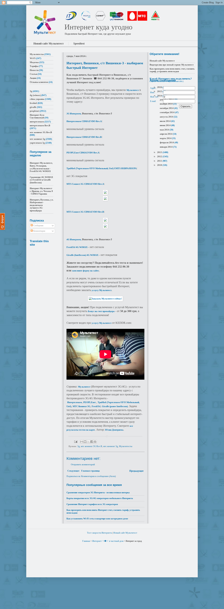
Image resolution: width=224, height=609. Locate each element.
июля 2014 (165, 121)
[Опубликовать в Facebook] (91, 441)
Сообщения (38, 225)
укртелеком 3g (37, 142)
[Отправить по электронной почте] (81, 441)
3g (78, 446)
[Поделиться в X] (88, 441)
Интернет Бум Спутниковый (37, 116)
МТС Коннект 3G (81, 406)
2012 (160, 156)
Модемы (34, 62)
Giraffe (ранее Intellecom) (115, 406)
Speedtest (79, 43)
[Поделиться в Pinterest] (95, 441)
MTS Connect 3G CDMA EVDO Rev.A (85, 184)
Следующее (73, 470)
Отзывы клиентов (39, 82)
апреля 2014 (166, 134)
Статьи (33, 74)
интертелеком (37, 121)
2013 (160, 152)
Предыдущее (136, 471)
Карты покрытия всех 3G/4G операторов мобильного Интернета (99, 498)
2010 (160, 165)
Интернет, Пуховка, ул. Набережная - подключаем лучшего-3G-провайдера (41, 205)
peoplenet (34, 111)
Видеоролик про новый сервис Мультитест (172, 64)
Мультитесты (125, 446)
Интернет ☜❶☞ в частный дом (107, 541)
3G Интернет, (74, 113)
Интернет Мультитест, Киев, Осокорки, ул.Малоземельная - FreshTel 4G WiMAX (41, 167)
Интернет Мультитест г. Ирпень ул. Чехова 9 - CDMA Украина (41, 191)
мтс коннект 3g (110, 446)
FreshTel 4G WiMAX (77, 247)
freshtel (33, 103)
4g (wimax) (35, 95)
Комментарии (39, 231)
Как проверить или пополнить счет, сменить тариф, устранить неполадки (172, 70)
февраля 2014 (167, 142)
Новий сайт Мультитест (48, 43)
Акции (33, 78)
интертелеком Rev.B (40, 125)
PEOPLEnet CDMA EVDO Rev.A (82, 152)
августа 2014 (167, 116)
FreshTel (96, 406)
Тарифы (34, 66)
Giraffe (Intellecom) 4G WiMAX (82, 255)
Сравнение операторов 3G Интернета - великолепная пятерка (98, 492)
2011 (160, 161)
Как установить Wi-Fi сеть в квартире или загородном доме (97, 518)
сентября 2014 (167, 112)
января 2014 (166, 147)
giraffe (33, 107)
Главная (86, 541)
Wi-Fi (33, 58)
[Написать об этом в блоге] (85, 441)
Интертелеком (74, 402)
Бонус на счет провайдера (101, 311)
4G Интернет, (74, 239)
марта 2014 (166, 138)
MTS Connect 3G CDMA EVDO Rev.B (85, 211)
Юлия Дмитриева (114, 429)
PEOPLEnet (89, 402)
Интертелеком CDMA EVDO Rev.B (84, 137)
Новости (34, 70)
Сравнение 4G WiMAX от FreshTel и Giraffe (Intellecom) (41, 180)
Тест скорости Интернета (99, 532)
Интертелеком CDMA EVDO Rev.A (84, 121)
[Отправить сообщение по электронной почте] (75, 441)
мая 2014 (165, 129)
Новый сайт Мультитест (162, 60)
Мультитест (133, 90)
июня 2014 (165, 125)
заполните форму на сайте (85, 270)
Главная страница (90, 470)
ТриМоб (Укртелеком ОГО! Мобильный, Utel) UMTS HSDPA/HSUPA (101, 168)
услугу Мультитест (101, 290)
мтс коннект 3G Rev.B (91, 446)
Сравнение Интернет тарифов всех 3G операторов (92, 504)
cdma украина (37, 99)
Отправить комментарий (83, 464)
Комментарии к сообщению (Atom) (98, 476)
